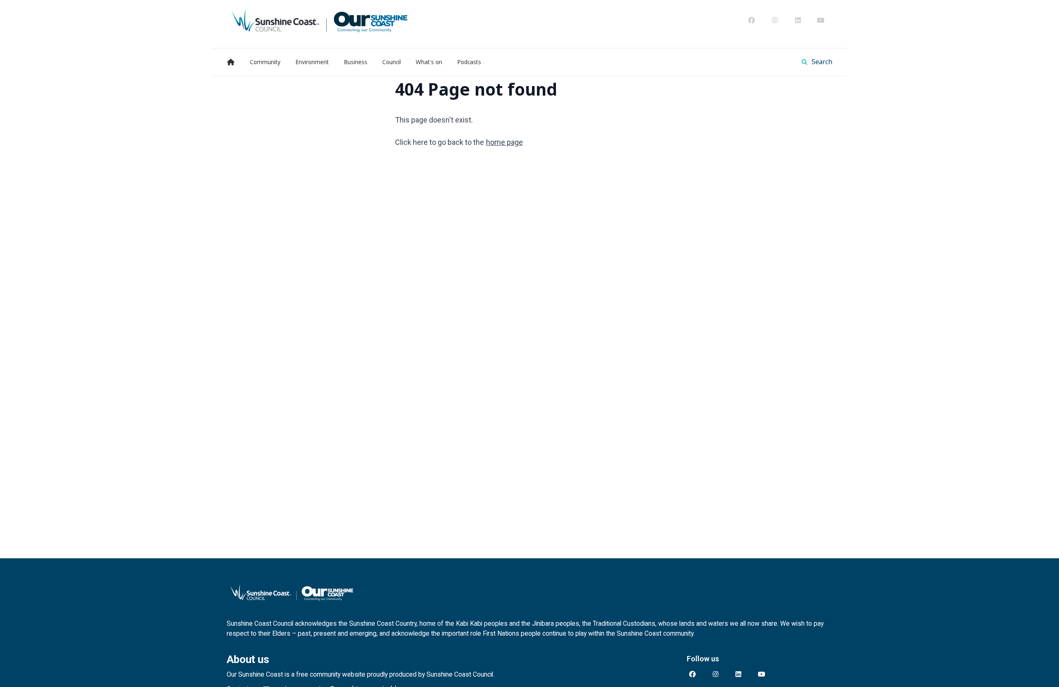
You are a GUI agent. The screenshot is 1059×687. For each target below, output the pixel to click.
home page (504, 142)
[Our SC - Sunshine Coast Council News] (320, 20)
